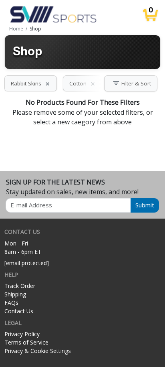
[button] (131, 83)
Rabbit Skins (30, 83)
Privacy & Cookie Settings (37, 351)
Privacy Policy (22, 334)
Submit (144, 205)
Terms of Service (26, 342)
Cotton (82, 83)
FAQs (11, 302)
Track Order (19, 286)
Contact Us (18, 311)
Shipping (15, 294)
